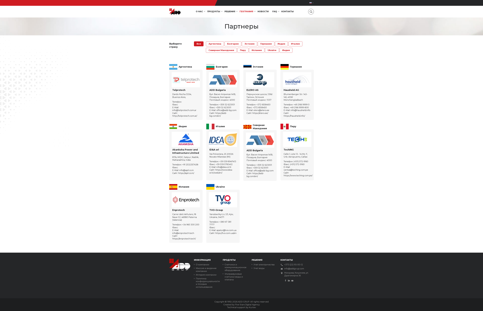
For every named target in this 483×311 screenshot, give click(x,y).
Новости (263, 11)
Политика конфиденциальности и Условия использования (207, 282)
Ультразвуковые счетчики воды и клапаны (234, 277)
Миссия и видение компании (206, 269)
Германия (266, 44)
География (246, 11)
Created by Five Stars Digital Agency (241, 304)
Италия (295, 44)
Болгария (233, 44)
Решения (230, 11)
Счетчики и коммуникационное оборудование (235, 267)
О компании (202, 264)
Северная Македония (221, 50)
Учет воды (259, 268)
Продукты (213, 11)
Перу (243, 50)
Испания (257, 50)
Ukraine (272, 50)
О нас (199, 11)
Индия (281, 44)
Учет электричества (264, 264)
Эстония (249, 44)
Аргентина (215, 44)
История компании (206, 275)
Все (199, 44)
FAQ (274, 11)
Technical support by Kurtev (241, 307)
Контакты (287, 11)
